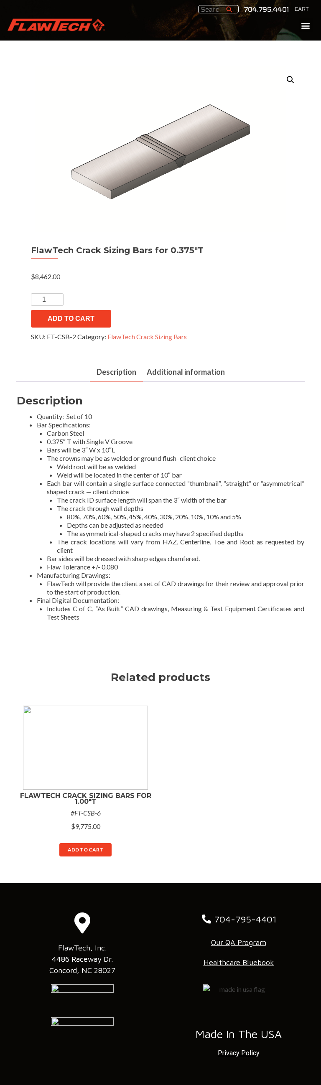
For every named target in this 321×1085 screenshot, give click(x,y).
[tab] (116, 372)
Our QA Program (238, 942)
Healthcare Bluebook (239, 962)
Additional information (186, 371)
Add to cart (71, 318)
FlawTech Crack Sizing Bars (147, 336)
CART (302, 9)
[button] (306, 25)
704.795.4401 (266, 9)
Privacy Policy (239, 1053)
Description (116, 371)
